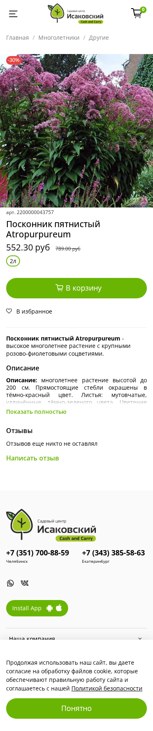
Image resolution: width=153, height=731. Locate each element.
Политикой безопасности (106, 688)
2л (13, 261)
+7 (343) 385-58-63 (113, 552)
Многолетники (59, 37)
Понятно (76, 708)
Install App (29, 608)
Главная (17, 37)
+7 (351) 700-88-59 (37, 552)
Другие (99, 37)
